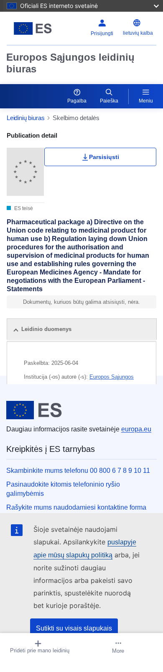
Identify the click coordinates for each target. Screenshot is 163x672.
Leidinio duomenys (46, 329)
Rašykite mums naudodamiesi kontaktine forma (76, 507)
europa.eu (136, 429)
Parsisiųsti (104, 157)
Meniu (146, 101)
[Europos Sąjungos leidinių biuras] (32, 28)
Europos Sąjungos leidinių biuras (70, 62)
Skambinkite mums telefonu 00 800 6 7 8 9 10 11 (78, 470)
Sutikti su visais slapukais (74, 628)
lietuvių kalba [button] (138, 33)
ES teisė (23, 208)
